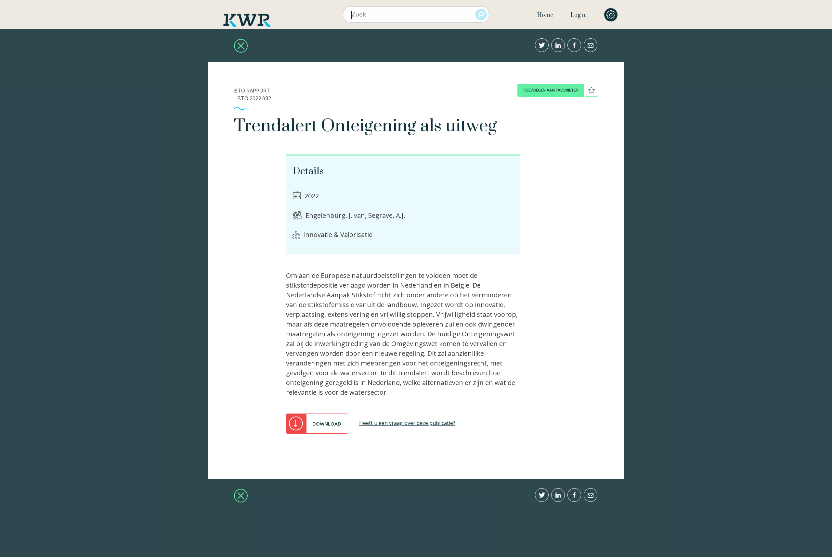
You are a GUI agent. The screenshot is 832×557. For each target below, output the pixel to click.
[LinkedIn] (558, 45)
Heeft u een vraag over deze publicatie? (407, 423)
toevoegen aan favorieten (550, 90)
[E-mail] (590, 45)
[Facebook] (574, 45)
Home (545, 15)
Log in (579, 15)
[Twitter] (542, 45)
